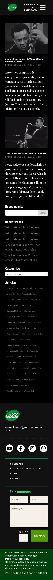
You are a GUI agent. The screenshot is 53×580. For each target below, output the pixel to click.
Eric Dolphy (39, 334)
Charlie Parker (12, 305)
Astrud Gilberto (12, 294)
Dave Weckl (37, 322)
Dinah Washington (29, 328)
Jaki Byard (10, 356)
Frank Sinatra (24, 339)
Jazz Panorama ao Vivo (26, 356)
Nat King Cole (38, 374)
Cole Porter (31, 316)
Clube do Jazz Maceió (15, 316)
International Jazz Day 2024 (22, 239)
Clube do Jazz (29, 311)
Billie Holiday (22, 299)
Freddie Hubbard (13, 345)
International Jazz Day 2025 (22, 233)
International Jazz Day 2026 (22, 227)
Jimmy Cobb (11, 362)
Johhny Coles (34, 362)
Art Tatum (39, 288)
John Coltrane (12, 368)
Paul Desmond (12, 385)
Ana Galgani (27, 288)
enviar (39, 535)
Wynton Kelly (29, 391)
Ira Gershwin (32, 351)
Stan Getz (25, 385)
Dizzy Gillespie (12, 334)
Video (38, 64)
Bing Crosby (36, 299)
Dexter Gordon (12, 328)
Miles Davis (11, 374)
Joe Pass (22, 362)
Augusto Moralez (29, 294)
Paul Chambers (28, 379)
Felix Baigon (11, 339)
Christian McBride (13, 311)
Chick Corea (26, 305)
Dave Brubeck (24, 322)
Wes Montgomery (13, 391)
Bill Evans (10, 299)
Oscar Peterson (12, 379)
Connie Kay (11, 322)
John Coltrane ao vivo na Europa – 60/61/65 (25, 153)
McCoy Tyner (37, 368)
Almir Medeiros (12, 288)
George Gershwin (30, 345)
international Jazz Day (15, 351)
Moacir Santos (24, 374)
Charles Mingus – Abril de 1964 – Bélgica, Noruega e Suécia (24, 60)
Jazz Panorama (15, 64)
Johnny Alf (24, 368)
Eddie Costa (26, 334)
